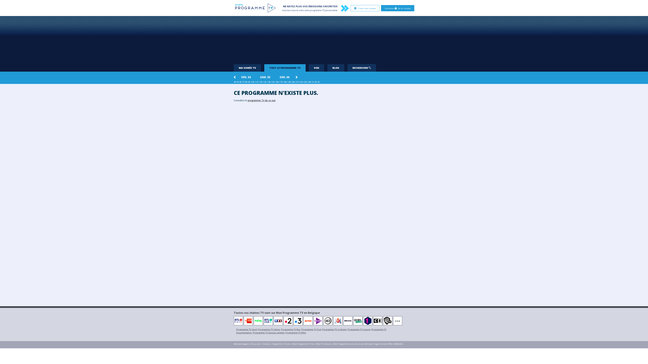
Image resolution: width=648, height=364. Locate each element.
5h (238, 82)
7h (243, 82)
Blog (335, 67)
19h (289, 82)
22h (301, 82)
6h (240, 82)
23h (305, 82)
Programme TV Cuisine (359, 329)
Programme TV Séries (269, 329)
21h (297, 82)
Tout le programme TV (285, 67)
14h (269, 82)
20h (293, 82)
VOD (316, 67)
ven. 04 (246, 77)
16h (277, 82)
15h (273, 82)
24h (309, 82)
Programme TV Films (296, 332)
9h (249, 82)
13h (265, 82)
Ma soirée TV (247, 67)
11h (257, 82)
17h (281, 82)
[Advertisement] (324, 39)
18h (285, 82)
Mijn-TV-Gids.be (323, 344)
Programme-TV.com (281, 344)
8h (246, 82)
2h (316, 82)
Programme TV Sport (246, 329)
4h (235, 82)
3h (318, 82)
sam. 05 (265, 77)
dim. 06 (284, 77)
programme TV (317, 10)
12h (261, 82)
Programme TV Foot (311, 329)
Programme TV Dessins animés (269, 332)
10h (252, 82)
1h (313, 82)
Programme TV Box (291, 329)
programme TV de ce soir (262, 100)
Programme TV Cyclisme (334, 329)
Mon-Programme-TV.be (303, 344)
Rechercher (361, 67)
